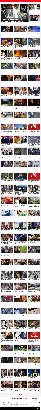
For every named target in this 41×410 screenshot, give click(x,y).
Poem (12, 398)
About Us (33, 398)
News (23, 398)
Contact (36, 398)
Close (38, 408)
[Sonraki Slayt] (27, 14)
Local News (26, 398)
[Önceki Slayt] (2, 14)
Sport (17, 398)
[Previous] (19, 395)
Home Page (39, 398)
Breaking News (20, 398)
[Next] (21, 395)
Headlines (14, 398)
